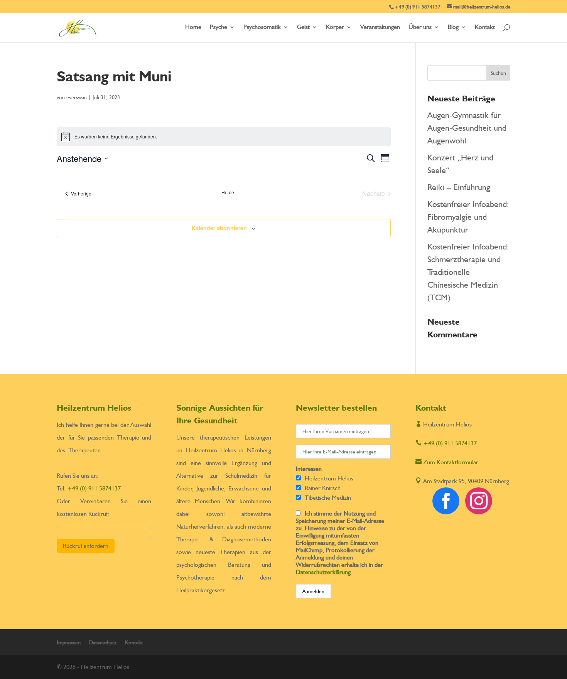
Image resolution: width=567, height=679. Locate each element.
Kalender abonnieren (219, 228)
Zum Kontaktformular (446, 462)
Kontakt (485, 27)
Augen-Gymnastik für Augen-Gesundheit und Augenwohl (466, 127)
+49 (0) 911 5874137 (94, 488)
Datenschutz (102, 642)
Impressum (69, 642)
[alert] (224, 136)
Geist (303, 27)
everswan (76, 97)
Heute (227, 192)
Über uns (420, 27)
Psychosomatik (262, 27)
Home (193, 27)
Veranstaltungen (380, 27)
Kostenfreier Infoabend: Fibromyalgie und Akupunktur (468, 216)
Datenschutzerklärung (323, 572)
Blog (453, 27)
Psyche (218, 27)
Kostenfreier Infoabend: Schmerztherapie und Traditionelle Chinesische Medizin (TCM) (468, 271)
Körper (335, 27)
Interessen (309, 468)
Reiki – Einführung (458, 187)
